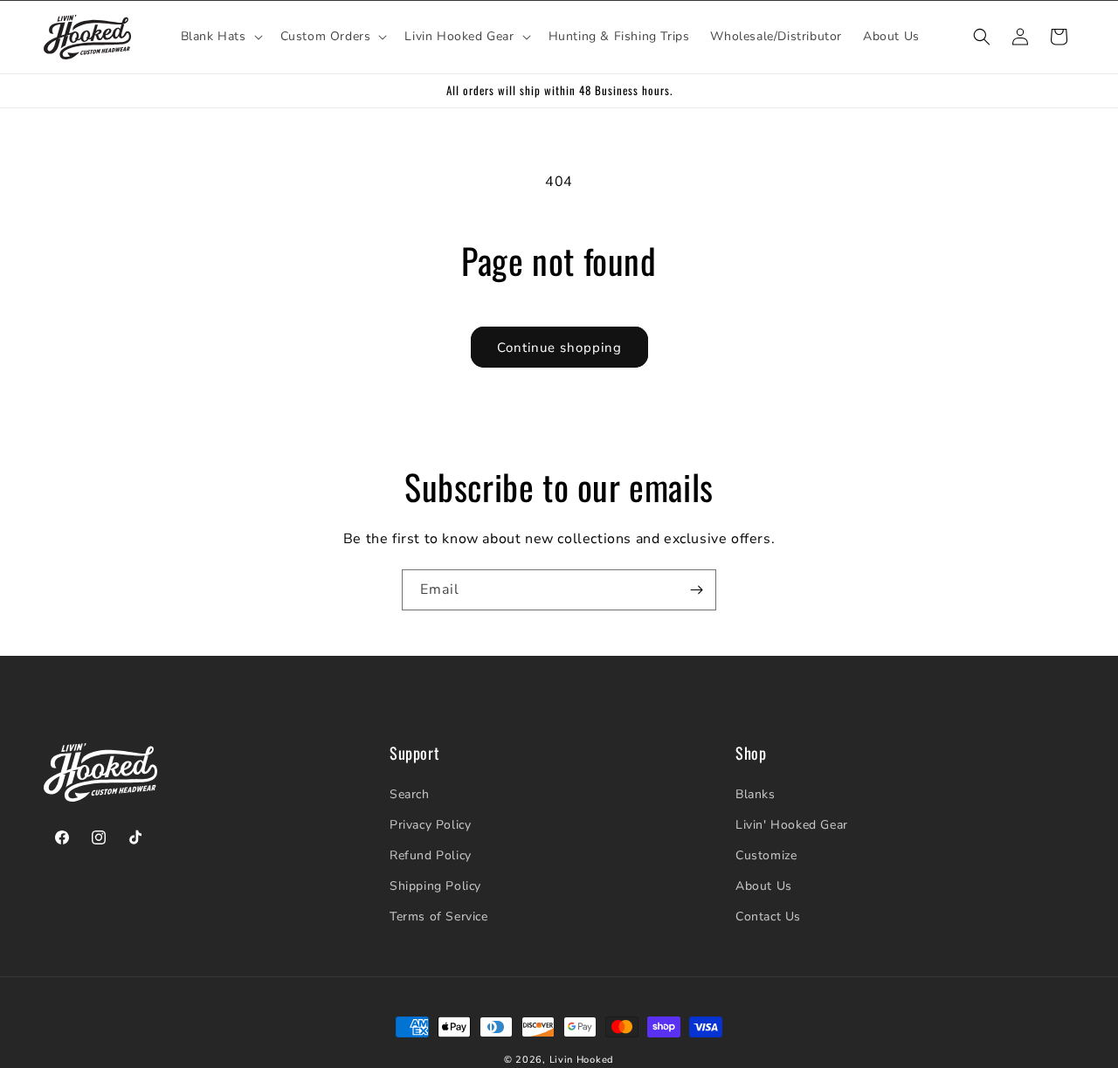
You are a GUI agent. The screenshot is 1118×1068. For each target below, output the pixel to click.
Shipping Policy (435, 886)
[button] (220, 36)
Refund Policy (431, 855)
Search (410, 794)
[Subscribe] (696, 589)
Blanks (755, 794)
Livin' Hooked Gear (791, 825)
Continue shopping (559, 347)
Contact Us (768, 916)
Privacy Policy (430, 825)
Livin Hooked (581, 1059)
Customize (766, 855)
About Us (763, 886)
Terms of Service (439, 916)
